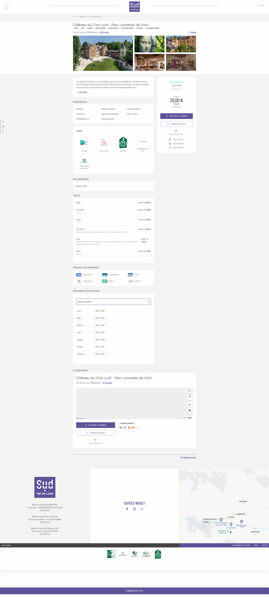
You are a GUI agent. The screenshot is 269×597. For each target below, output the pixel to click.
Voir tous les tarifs (176, 107)
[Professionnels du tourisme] (3, 131)
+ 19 (181, 62)
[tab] (111, 302)
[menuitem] (134, 6)
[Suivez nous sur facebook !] (3, 121)
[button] (259, 5)
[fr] (263, 5)
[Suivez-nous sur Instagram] (3, 126)
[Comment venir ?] (224, 506)
